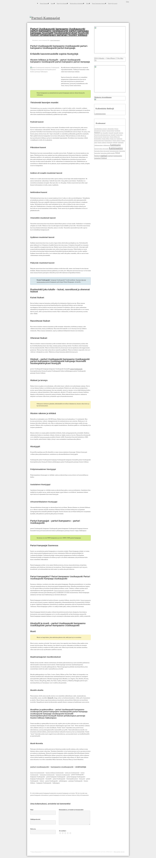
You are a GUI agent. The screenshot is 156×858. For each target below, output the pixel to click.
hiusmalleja (105, 132)
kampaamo (116, 148)
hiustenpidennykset (99, 140)
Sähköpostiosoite (35, 819)
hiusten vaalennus (102, 142)
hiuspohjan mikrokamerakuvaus (102, 134)
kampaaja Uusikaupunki (63, 774)
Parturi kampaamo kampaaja (99, 3)
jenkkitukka (121, 142)
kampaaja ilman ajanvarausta (101, 148)
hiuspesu (121, 132)
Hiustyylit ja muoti (112, 3)
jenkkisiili (114, 142)
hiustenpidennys (108, 140)
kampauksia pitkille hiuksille (108, 153)
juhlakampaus (106, 145)
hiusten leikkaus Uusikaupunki (55, 772)
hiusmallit (116, 132)
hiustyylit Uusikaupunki (37, 772)
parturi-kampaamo (115, 156)
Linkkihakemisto (100, 114)
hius (101, 132)
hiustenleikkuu (98, 138)
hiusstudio (113, 134)
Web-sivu (33, 829)
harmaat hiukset (110, 130)
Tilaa (127, 1)
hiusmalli (111, 132)
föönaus (116, 128)
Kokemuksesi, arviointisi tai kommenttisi (71, 809)
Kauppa (53, 3)
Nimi (31, 809)
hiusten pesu (113, 138)
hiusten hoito (119, 134)
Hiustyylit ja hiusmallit (62, 3)
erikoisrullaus (110, 128)
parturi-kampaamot (55, 40)
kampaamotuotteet (114, 151)
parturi (104, 155)
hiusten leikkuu (106, 138)
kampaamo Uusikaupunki (62, 767)
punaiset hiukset (100, 158)
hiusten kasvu (106, 136)
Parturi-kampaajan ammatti (62, 590)
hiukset (97, 132)
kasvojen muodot (42, 108)
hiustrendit (109, 142)
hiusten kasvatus (98, 136)
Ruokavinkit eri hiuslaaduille (77, 3)
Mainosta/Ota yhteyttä (119, 851)
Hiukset (88, 3)
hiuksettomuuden (45, 437)
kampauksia (97, 153)
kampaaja (115, 144)
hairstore (104, 130)
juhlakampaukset (98, 145)
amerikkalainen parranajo (100, 128)
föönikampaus (97, 130)
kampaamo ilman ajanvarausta (101, 151)
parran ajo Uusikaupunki (72, 772)
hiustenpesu (119, 138)
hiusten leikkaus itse (115, 136)
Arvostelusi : (62, 831)
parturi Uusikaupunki (39, 767)
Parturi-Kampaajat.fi (36, 851)
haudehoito (117, 130)
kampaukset (122, 151)
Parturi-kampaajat (44, 3)
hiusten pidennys (117, 140)
